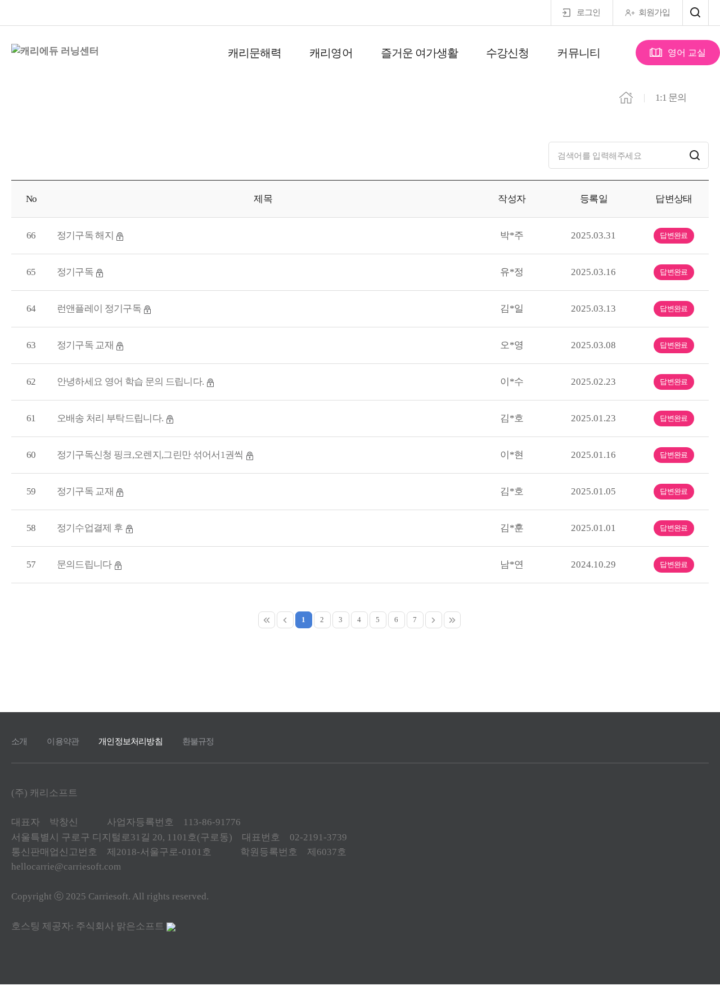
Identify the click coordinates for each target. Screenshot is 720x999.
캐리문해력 (254, 53)
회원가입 (654, 12)
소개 (19, 741)
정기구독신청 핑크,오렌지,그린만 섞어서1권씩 (151, 454)
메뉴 (695, 12)
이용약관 (63, 741)
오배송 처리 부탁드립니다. (111, 418)
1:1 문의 (670, 97)
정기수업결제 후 (91, 528)
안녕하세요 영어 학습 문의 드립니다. (131, 381)
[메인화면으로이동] (55, 51)
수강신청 (507, 53)
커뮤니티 (578, 53)
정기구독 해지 (86, 235)
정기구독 (76, 272)
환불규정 (198, 741)
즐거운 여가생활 (419, 53)
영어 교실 (687, 52)
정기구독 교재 (86, 345)
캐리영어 (330, 53)
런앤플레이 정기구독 (100, 308)
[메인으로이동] (626, 96)
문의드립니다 (85, 564)
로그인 (588, 12)
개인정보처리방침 (130, 741)
